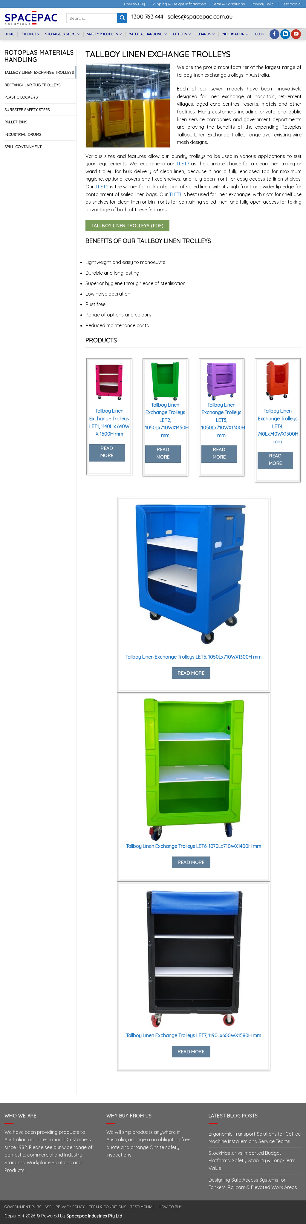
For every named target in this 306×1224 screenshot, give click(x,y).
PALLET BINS (15, 121)
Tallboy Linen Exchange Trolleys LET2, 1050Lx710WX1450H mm (167, 420)
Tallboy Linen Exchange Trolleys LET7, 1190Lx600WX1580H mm (193, 1035)
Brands (204, 34)
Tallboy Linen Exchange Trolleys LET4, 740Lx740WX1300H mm (278, 426)
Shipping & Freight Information (179, 3)
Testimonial (292, 3)
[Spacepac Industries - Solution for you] (30, 17)
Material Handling (145, 34)
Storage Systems (60, 34)
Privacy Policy (264, 3)
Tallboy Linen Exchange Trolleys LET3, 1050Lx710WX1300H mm (223, 420)
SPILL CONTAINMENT (23, 146)
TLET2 (102, 187)
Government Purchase (28, 1207)
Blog (259, 34)
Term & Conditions (229, 3)
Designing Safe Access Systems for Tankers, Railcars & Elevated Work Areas (253, 1184)
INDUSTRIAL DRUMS (22, 134)
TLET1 (176, 194)
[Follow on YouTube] (296, 34)
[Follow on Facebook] (274, 34)
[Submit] (122, 18)
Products (30, 34)
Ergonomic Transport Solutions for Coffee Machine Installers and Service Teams (255, 1138)
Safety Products (102, 34)
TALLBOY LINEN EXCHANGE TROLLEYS (39, 72)
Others (179, 34)
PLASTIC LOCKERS (21, 97)
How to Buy (134, 3)
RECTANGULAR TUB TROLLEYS (32, 84)
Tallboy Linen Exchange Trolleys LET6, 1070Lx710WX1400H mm (193, 846)
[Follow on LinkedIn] (285, 34)
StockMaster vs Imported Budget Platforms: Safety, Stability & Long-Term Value (252, 1160)
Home (9, 34)
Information (233, 34)
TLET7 (182, 164)
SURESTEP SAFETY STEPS (27, 109)
